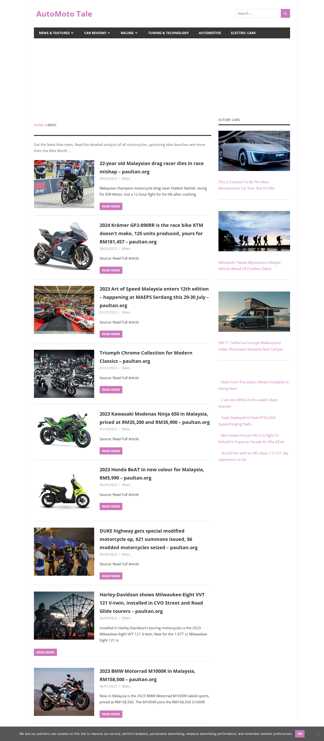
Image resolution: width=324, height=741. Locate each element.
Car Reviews (95, 33)
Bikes (126, 178)
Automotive (210, 33)
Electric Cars (243, 33)
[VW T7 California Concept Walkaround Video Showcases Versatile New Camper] (254, 330)
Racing (127, 33)
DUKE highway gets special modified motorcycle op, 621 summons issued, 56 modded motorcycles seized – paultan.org (149, 539)
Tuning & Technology (168, 33)
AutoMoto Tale (64, 14)
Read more (111, 206)
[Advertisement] (162, 74)
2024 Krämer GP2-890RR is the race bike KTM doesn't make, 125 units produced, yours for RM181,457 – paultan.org (151, 233)
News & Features (54, 33)
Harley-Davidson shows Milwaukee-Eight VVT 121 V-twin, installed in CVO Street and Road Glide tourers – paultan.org (152, 602)
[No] (318, 734)
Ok (300, 734)
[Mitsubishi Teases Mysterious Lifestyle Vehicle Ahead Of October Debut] (254, 249)
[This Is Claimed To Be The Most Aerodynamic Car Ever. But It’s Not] (254, 169)
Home (39, 125)
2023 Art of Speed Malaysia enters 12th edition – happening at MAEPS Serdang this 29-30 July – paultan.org (154, 297)
